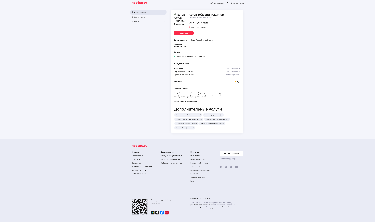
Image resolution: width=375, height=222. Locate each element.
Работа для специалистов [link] (171, 163)
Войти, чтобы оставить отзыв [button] (185, 101)
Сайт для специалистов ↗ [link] (171, 156)
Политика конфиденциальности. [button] (211, 208)
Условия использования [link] (142, 166)
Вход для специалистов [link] (170, 159)
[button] (148, 12)
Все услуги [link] (136, 159)
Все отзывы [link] (136, 163)
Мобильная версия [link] (139, 174)
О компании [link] (195, 156)
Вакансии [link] (194, 174)
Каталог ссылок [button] (138, 170)
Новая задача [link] (137, 156)
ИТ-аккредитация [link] (197, 159)
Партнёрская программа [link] (200, 170)
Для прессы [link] (195, 166)
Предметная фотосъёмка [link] (184, 75)
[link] (184, 33)
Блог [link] (192, 181)
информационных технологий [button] (201, 204)
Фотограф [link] (178, 68)
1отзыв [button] (203, 22)
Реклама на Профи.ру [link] (199, 163)
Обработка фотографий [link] (183, 71)
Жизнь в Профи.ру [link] (197, 177)
